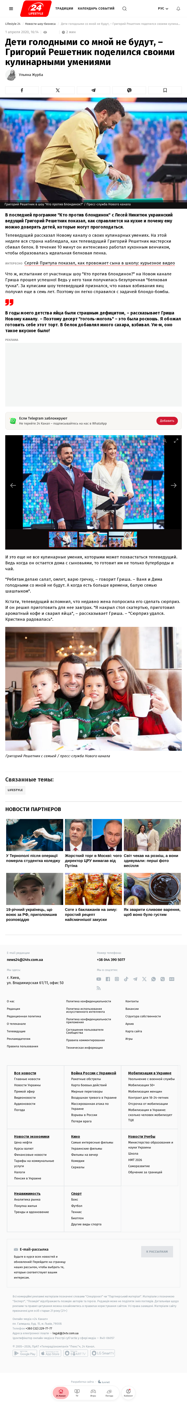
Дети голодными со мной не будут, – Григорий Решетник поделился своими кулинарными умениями (121, 24)
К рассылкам (157, 1252)
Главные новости (27, 1079)
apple (50, 1353)
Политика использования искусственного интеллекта (85, 1010)
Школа (133, 1154)
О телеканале (16, 1024)
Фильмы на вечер (84, 1155)
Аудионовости (24, 1104)
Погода (19, 1110)
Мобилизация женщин (145, 1091)
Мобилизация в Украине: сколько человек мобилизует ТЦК (150, 1115)
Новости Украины (27, 1085)
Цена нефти (23, 1142)
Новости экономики (31, 1136)
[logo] (36, 9)
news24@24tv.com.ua (25, 960)
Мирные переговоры (87, 1091)
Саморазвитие (139, 1166)
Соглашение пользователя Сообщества (85, 1031)
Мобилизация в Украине (149, 1073)
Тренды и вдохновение (31, 1212)
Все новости (25, 1073)
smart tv (75, 1353)
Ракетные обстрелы (86, 1079)
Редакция (13, 1009)
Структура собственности (143, 1016)
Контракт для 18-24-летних (148, 1098)
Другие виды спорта (86, 1224)
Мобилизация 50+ (141, 1085)
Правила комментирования (85, 1040)
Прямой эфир (24, 1091)
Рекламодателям (18, 1039)
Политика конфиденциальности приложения (88, 1021)
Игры (129, 1039)
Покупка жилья (25, 1206)
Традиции (64, 8)
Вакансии (132, 1009)
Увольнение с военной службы (151, 1079)
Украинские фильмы (86, 1149)
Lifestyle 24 (13, 24)
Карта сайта (133, 1031)
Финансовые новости (30, 1155)
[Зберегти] (165, 90)
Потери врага (81, 1121)
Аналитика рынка (27, 1199)
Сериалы (77, 1167)
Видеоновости (25, 1098)
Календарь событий (96, 8)
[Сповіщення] (178, 8)
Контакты (132, 1001)
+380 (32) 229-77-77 (39, 1328)
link (99, 979)
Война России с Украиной (93, 1073)
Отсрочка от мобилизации (148, 1104)
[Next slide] (173, 485)
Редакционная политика (24, 1016)
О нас (10, 1001)
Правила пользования (22, 1046)
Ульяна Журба (31, 75)
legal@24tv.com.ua (65, 1333)
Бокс (74, 1199)
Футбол (76, 1206)
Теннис (76, 1212)
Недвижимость (27, 1193)
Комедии (77, 1161)
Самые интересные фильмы (92, 1142)
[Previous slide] (13, 485)
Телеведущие (16, 1031)
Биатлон (77, 1218)
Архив (129, 1024)
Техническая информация (84, 1047)
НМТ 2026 (135, 1160)
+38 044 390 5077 (111, 960)
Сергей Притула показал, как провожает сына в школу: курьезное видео (99, 263)
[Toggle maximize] (176, 440)
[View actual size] (164, 440)
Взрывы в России (84, 1115)
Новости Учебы (141, 1136)
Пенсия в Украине (27, 1178)
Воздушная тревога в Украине (94, 1098)
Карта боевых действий (89, 1085)
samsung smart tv (102, 1353)
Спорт (76, 1193)
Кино (75, 1136)
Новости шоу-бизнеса (41, 24)
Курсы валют (24, 1149)
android (25, 1353)
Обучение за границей (145, 1172)
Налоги (19, 1172)
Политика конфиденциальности (88, 1001)
